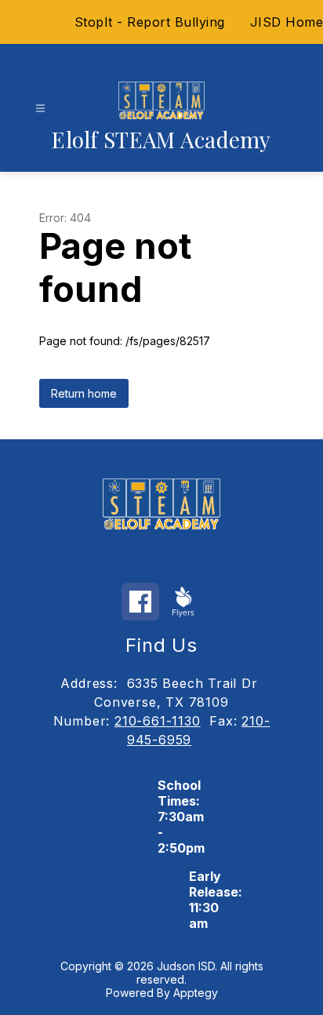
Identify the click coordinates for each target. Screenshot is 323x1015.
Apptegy (195, 992)
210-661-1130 (157, 721)
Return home (84, 393)
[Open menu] (40, 109)
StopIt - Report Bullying (149, 22)
